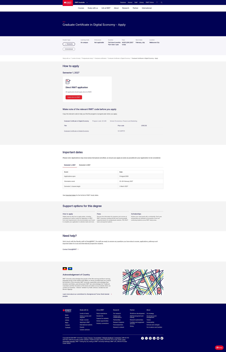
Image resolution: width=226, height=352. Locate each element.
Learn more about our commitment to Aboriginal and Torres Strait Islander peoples (86, 295)
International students (86, 324)
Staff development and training (136, 316)
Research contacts (118, 327)
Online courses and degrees (85, 316)
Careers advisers (85, 329)
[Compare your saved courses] (158, 2)
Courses (81, 8)
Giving (132, 326)
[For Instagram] (150, 338)
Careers (67, 325)
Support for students (102, 318)
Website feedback (107, 338)
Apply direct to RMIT (73, 97)
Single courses (84, 320)
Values (149, 320)
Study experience (101, 313)
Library (67, 320)
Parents (82, 327)
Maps (66, 322)
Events (67, 317)
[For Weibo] (161, 338)
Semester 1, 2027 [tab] (69, 165)
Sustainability (150, 322)
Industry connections (102, 323)
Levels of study (84, 313)
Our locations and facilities (154, 327)
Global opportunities (102, 321)
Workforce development (137, 313)
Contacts (67, 327)
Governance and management (151, 316)
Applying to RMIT (85, 322)
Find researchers (118, 324)
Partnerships (116, 320)
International (147, 8)
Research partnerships (136, 320)
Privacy (91, 338)
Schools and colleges (153, 324)
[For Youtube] (158, 338)
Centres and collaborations (117, 316)
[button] (161, 2)
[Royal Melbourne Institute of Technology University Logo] (68, 3)
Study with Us (84, 310)
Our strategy (150, 313)
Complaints (118, 338)
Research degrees (118, 322)
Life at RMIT (106, 8)
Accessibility (97, 338)
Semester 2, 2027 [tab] (84, 165)
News (66, 315)
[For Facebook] (142, 338)
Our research (117, 313)
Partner (135, 8)
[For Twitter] (146, 338)
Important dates (71, 195)
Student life (99, 316)
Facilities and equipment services (137, 323)
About (116, 8)
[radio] (69, 49)
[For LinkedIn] (154, 338)
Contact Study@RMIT (70, 249)
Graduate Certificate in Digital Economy (76, 131)
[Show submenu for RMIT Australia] (86, 2)
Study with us (93, 8)
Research (125, 8)
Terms (85, 338)
